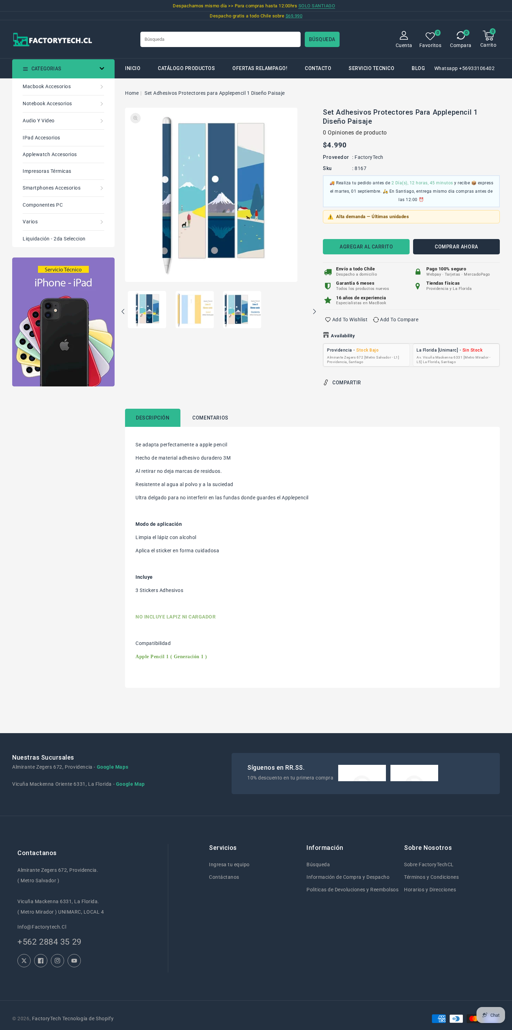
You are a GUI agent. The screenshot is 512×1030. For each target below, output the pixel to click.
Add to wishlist (350, 319)
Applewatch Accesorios (50, 154)
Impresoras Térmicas (47, 171)
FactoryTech (369, 157)
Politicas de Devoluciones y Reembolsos (352, 889)
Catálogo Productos (186, 68)
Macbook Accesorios (47, 86)
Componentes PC (43, 205)
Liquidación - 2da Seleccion (54, 238)
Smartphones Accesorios (51, 188)
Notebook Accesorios (47, 103)
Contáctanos (224, 877)
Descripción (153, 418)
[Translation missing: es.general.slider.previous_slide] (123, 312)
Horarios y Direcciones (430, 889)
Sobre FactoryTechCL (429, 864)
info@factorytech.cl (41, 927)
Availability (343, 335)
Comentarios (210, 418)
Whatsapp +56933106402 (464, 68)
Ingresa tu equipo (229, 864)
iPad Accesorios (41, 137)
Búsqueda (318, 864)
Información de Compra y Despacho (348, 877)
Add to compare (399, 319)
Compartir (346, 382)
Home (132, 93)
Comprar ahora (456, 246)
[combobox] (220, 39)
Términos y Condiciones (431, 877)
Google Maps (113, 767)
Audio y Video (39, 120)
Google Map (130, 784)
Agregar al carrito (366, 246)
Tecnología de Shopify (88, 1018)
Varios (30, 221)
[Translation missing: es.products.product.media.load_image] (147, 310)
